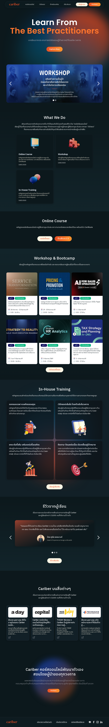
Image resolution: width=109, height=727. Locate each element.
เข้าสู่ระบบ (82, 4)
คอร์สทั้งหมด (44, 238)
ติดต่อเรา (95, 4)
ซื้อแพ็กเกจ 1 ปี (63, 238)
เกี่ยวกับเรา (67, 4)
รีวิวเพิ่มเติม (54, 560)
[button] (10, 83)
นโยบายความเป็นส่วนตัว (44, 722)
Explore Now (54, 49)
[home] (14, 4)
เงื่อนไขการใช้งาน (61, 722)
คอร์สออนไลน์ (29, 4)
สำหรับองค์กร (54, 4)
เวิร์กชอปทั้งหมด (54, 369)
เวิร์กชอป (42, 4)
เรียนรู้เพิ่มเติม (54, 486)
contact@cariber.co (77, 722)
